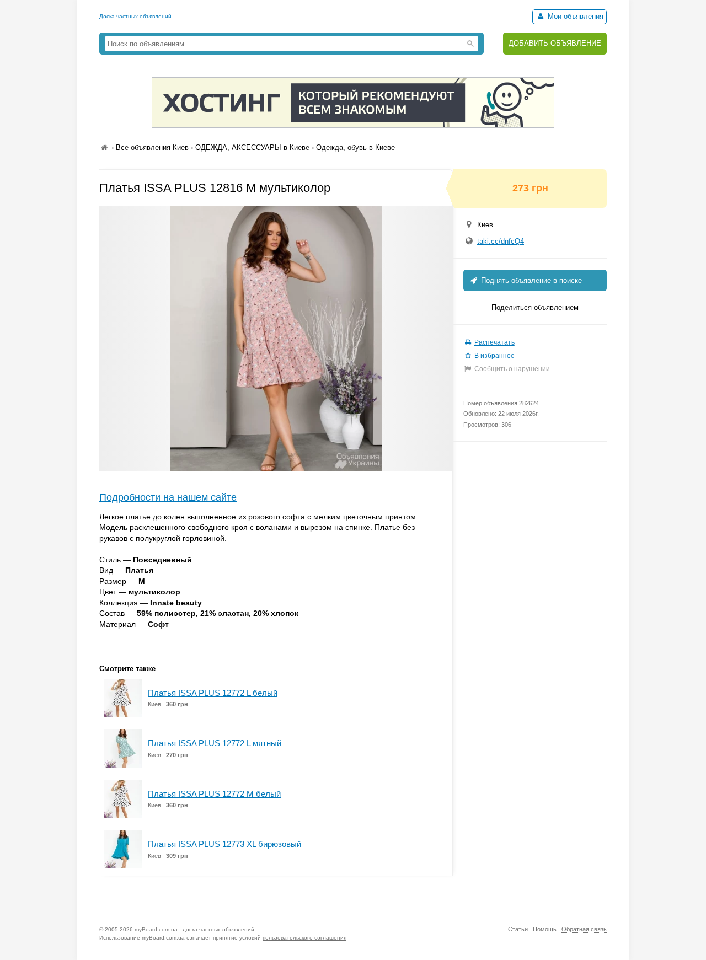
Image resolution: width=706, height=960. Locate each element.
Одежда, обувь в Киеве (355, 147)
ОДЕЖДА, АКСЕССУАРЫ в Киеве (252, 147)
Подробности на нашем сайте (168, 497)
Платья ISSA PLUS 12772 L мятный (214, 743)
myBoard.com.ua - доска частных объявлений (194, 929)
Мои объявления (574, 16)
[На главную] (104, 147)
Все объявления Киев (152, 147)
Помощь (545, 929)
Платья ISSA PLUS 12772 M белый (214, 793)
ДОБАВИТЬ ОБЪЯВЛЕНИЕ (555, 43)
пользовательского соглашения (304, 938)
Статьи (518, 929)
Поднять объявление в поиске (530, 280)
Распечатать (494, 342)
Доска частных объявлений (135, 16)
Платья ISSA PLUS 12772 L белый (212, 693)
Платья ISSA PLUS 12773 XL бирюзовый (224, 844)
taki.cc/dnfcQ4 (500, 241)
